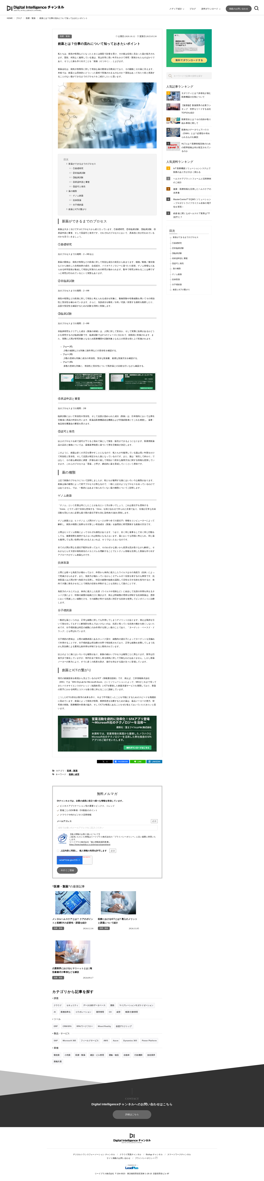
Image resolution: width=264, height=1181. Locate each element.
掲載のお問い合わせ (238, 9)
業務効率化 (66, 1012)
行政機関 (138, 1055)
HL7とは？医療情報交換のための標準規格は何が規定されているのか (196, 147)
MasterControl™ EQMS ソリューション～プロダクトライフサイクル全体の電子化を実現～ (192, 203)
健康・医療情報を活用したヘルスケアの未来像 (192, 191)
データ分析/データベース (94, 1005)
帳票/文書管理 (131, 1012)
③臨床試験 (78, 177)
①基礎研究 (78, 168)
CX (110, 1012)
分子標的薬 (78, 205)
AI (55, 1012)
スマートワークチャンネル (179, 1154)
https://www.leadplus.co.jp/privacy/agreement (89, 845)
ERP (56, 1026)
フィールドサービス (90, 1040)
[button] (256, 8)
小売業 (68, 1055)
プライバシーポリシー (145, 1158)
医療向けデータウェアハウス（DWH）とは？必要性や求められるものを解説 (196, 133)
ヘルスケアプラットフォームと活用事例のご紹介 (192, 180)
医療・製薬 (65, 36)
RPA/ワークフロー (85, 1026)
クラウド (58, 1005)
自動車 (127, 1055)
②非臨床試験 (79, 173)
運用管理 (100, 1012)
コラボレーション (83, 1012)
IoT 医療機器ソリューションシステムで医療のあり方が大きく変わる (192, 170)
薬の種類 (72, 191)
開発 (112, 1005)
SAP (56, 1040)
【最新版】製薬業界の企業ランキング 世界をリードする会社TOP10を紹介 (196, 109)
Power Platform (149, 1040)
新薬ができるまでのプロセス (82, 164)
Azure (116, 1040)
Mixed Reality (104, 1026)
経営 (119, 1012)
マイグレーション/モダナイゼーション (136, 1005)
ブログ (192, 9)
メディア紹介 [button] (175, 9)
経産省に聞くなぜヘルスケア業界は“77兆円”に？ (191, 215)
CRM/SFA (67, 1026)
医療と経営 (74, 774)
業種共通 (58, 1061)
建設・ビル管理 (97, 1055)
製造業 (57, 1055)
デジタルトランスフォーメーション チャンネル (94, 1154)
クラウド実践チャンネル (130, 1154)
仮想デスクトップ (124, 1026)
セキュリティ (72, 1005)
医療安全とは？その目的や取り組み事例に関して (196, 121)
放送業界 (151, 1055)
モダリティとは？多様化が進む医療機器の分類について (196, 95)
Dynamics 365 (130, 1040)
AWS (106, 1040)
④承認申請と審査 (81, 182)
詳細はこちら (132, 1114)
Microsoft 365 (69, 1040)
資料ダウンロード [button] (210, 9)
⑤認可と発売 (79, 186)
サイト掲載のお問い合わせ (118, 1158)
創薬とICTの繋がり (77, 209)
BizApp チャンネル (154, 1154)
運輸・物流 (114, 1055)
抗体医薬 (77, 200)
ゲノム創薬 (78, 195)
